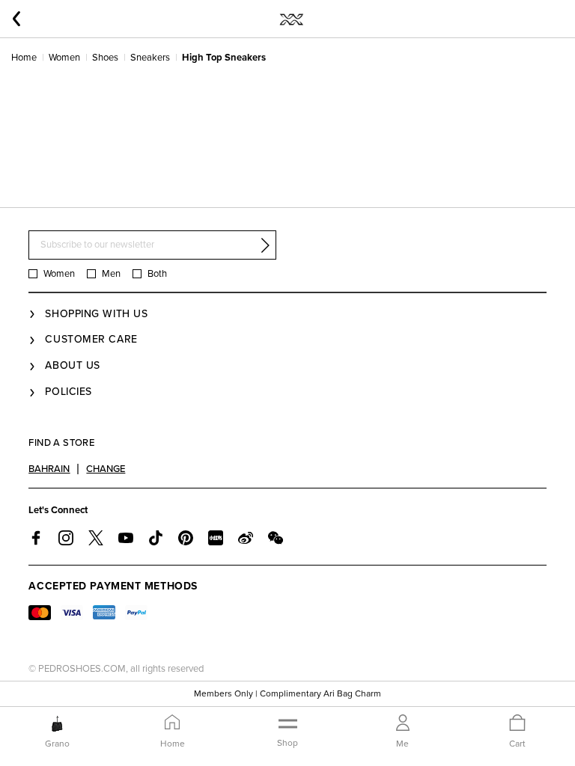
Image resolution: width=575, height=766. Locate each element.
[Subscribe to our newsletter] (265, 245)
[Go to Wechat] (275, 537)
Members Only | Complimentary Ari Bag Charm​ (287, 693)
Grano (57, 743)
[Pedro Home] (291, 19)
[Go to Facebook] (35, 537)
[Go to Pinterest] (185, 537)
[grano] (57, 723)
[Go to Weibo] (245, 537)
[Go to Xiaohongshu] (215, 537)
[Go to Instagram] (65, 537)
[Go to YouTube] (125, 537)
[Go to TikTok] (155, 537)
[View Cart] (517, 723)
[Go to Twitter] (95, 537)
